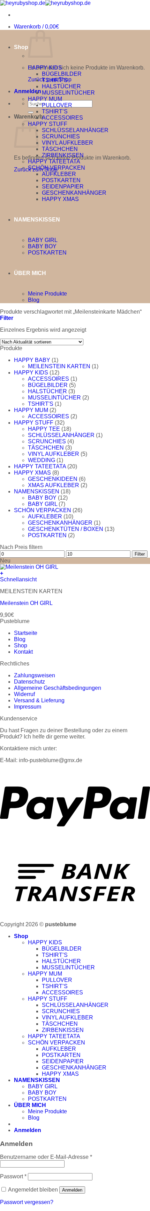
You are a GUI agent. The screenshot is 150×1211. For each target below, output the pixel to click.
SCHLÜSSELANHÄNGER (75, 130)
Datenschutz (29, 682)
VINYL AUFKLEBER (67, 143)
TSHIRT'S (40, 404)
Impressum (27, 707)
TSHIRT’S (55, 80)
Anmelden (72, 1190)
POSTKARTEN (61, 180)
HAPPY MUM (45, 99)
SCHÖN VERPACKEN (56, 168)
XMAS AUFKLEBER (53, 485)
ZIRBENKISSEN (63, 155)
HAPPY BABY (32, 360)
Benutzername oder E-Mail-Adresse (46, 1157)
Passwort (13, 1176)
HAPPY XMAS (60, 199)
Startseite (25, 633)
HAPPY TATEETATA (54, 161)
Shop (21, 47)
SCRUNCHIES (61, 136)
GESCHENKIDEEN (52, 479)
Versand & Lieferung (39, 700)
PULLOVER (57, 105)
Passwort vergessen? (26, 1202)
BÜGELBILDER (62, 74)
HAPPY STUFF (47, 124)
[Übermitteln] (30, 112)
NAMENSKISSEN (37, 220)
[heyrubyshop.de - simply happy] (45, 3)
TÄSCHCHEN (60, 149)
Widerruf (24, 694)
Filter (140, 554)
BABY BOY (42, 246)
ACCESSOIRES (62, 118)
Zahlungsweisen (34, 675)
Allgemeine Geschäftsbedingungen (57, 688)
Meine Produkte (47, 294)
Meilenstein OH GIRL (26, 603)
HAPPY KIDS (45, 68)
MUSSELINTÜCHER (68, 93)
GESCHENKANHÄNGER (74, 193)
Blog (33, 300)
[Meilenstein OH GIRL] (29, 567)
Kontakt (23, 652)
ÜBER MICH (30, 273)
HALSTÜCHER (61, 86)
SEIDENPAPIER (63, 186)
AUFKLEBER (59, 174)
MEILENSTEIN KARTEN (59, 366)
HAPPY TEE (44, 429)
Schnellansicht (18, 579)
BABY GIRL (43, 240)
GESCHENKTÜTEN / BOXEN (65, 529)
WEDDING (41, 460)
